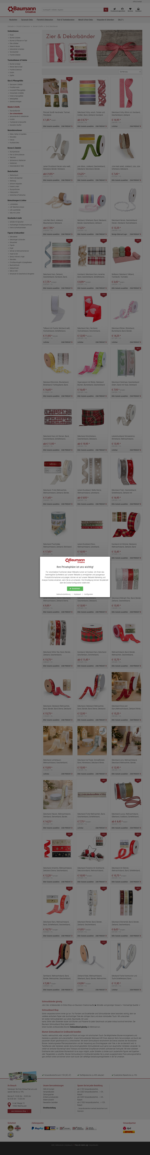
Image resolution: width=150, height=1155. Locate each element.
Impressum (77, 594)
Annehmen (76, 588)
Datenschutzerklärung (63, 594)
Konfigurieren (88, 594)
